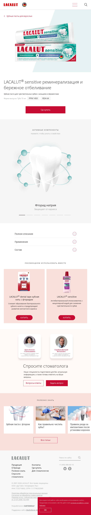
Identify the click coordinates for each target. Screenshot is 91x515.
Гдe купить (45, 110)
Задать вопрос (57, 383)
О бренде (16, 468)
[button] (86, 4)
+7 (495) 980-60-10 (66, 465)
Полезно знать (18, 471)
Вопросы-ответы (33, 383)
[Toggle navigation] (74, 4)
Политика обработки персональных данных (30, 493)
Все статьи (45, 440)
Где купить (36, 468)
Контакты (36, 465)
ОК (45, 510)
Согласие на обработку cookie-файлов (27, 495)
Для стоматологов (40, 471)
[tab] (45, 234)
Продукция (17, 465)
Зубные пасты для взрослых (19, 16)
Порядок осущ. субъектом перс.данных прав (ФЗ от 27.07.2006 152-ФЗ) (31, 498)
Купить (24, 317)
